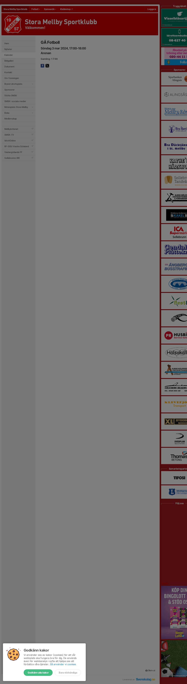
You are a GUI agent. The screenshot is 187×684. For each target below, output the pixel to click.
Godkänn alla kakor (38, 672)
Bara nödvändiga (68, 672)
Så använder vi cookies (63, 664)
